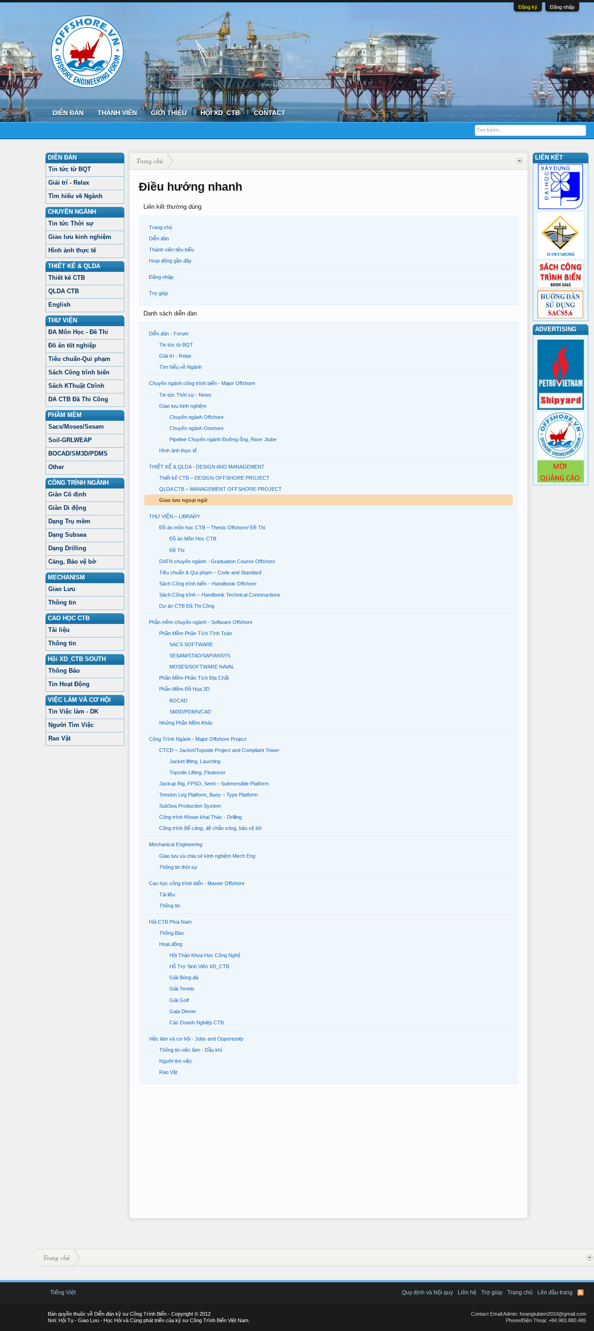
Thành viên (117, 112)
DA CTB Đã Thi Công (78, 399)
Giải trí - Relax (68, 182)
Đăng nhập (562, 7)
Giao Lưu (61, 588)
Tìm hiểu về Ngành (75, 196)
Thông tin (62, 602)
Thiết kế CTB (66, 277)
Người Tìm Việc (71, 724)
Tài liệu (59, 629)
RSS (580, 1292)
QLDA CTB (63, 291)
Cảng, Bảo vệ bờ (72, 561)
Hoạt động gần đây (170, 261)
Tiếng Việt (63, 1292)
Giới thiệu (169, 112)
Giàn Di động (67, 507)
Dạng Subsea (67, 534)
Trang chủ (160, 227)
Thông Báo (64, 670)
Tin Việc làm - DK (73, 711)
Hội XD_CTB (220, 112)
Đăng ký (527, 7)
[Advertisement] (328, 1153)
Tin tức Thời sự (70, 223)
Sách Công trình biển (79, 372)
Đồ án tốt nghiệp (72, 345)
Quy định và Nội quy (427, 1292)
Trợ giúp (158, 293)
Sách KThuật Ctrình (76, 385)
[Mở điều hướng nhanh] (520, 161)
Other (56, 466)
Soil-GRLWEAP (70, 440)
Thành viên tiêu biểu (171, 249)
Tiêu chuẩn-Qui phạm (79, 358)
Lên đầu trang (555, 1292)
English (59, 304)
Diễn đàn (68, 112)
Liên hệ (467, 1292)
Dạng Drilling (67, 548)
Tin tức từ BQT (69, 169)
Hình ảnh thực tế (72, 250)
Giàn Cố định (67, 494)
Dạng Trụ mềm (69, 521)
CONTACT (269, 112)
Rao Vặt (59, 738)
